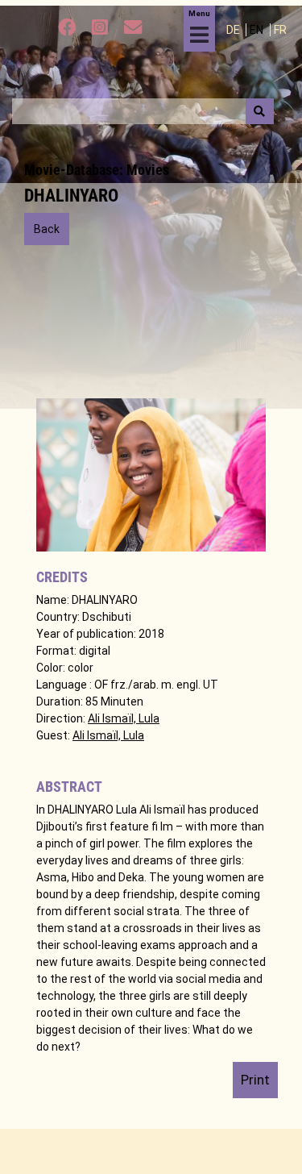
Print (255, 1080)
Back (47, 229)
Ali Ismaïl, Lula (123, 718)
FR (280, 29)
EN (258, 29)
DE (234, 29)
